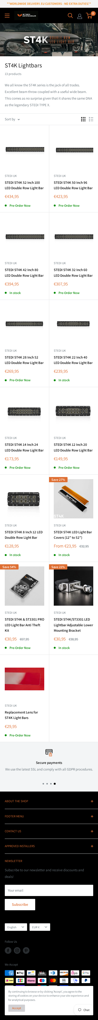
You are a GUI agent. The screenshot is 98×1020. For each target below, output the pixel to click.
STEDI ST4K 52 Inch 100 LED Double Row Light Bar (24, 185)
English (11, 927)
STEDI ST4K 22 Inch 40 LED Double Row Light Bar (73, 360)
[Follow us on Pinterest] (26, 950)
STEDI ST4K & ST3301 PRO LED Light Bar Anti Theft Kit (24, 625)
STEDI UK (11, 176)
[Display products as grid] (83, 119)
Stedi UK (60, 613)
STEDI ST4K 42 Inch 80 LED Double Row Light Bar (24, 272)
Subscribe (20, 904)
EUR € (35, 927)
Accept (16, 1008)
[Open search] (70, 15)
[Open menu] (7, 16)
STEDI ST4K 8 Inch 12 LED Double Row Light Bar (24, 535)
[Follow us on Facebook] (8, 950)
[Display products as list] (91, 119)
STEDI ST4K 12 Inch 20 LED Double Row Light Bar (73, 447)
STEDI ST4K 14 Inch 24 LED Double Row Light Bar (24, 447)
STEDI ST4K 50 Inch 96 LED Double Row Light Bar (73, 185)
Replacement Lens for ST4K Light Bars (21, 715)
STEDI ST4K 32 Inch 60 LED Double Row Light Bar (73, 272)
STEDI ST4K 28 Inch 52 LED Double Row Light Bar (24, 360)
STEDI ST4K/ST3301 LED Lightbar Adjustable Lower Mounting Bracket (73, 625)
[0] (89, 15)
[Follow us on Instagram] (17, 950)
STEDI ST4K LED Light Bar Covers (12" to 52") (73, 535)
